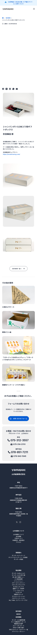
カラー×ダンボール (18, 626)
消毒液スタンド (18, 594)
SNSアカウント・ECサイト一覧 (18, 629)
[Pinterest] (10, 89)
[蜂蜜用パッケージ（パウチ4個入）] (18, 373)
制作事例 (18, 611)
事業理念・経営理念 (18, 540)
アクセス (18, 542)
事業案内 (18, 553)
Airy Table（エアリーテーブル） (18, 600)
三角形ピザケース (8, 307)
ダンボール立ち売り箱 (18, 575)
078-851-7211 (19, 452)
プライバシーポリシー (18, 631)
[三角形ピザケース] (18, 295)
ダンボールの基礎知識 (18, 620)
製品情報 (18, 570)
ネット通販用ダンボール (18, 622)
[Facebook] (3, 89)
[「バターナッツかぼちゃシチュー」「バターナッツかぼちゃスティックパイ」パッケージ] (18, 345)
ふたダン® (18, 592)
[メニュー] (34, 9)
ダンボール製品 (18, 559)
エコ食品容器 (18, 579)
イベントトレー (18, 581)
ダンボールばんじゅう (18, 573)
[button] (18, 108)
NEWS (18, 614)
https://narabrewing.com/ (11, 154)
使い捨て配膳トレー (18, 577)
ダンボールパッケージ (18, 555)
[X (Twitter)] (6, 89)
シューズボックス (18, 590)
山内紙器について (18, 531)
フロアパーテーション (18, 598)
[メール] (17, 89)
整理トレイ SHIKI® (18, 588)
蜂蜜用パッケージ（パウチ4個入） (14, 385)
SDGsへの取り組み (18, 627)
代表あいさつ (18, 538)
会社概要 (18, 536)
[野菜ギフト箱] (18, 320)
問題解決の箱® (18, 624)
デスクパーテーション (18, 596)
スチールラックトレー (18, 583)
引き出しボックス (18, 587)
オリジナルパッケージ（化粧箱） (18, 557)
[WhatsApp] (13, 89)
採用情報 (18, 617)
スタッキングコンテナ (18, 585)
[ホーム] (3, 18)
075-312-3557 (20, 440)
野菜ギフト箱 (6, 332)
